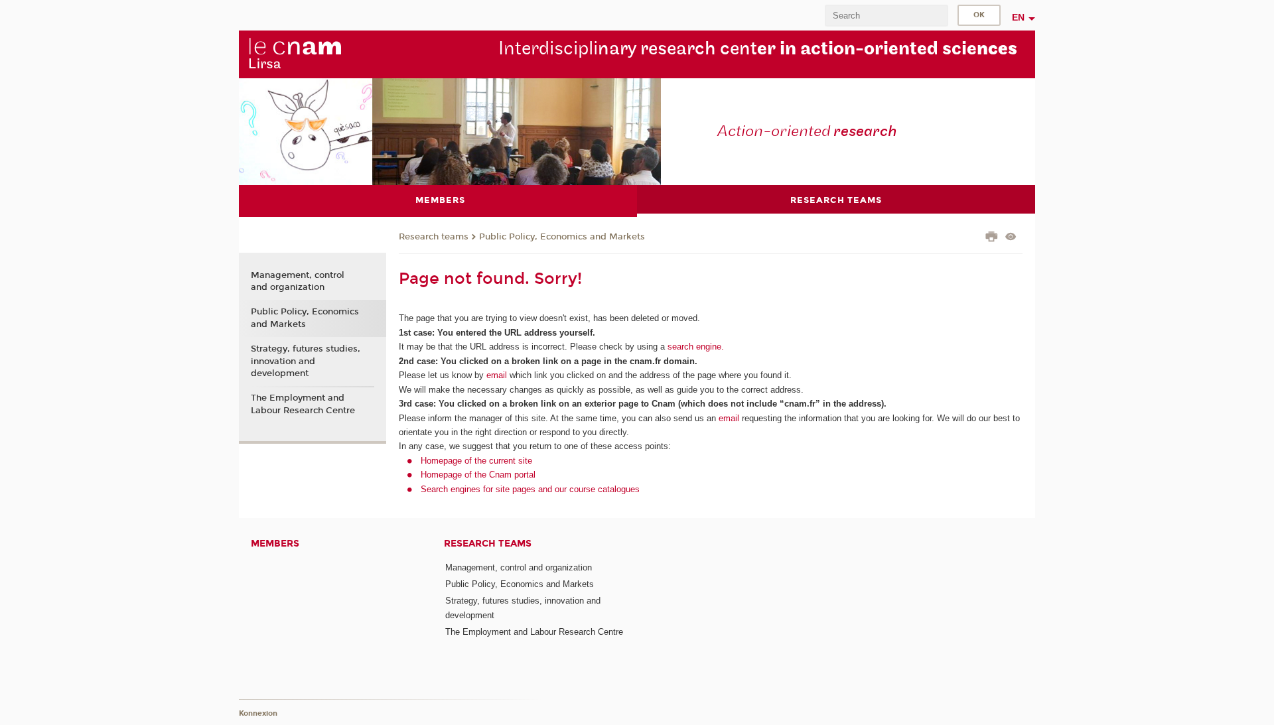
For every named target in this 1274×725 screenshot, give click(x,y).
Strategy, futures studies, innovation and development (305, 361)
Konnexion (258, 713)
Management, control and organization (297, 281)
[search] (886, 16)
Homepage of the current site (476, 461)
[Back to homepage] (294, 53)
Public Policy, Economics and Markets (562, 236)
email (496, 375)
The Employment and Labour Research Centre (303, 404)
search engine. (694, 347)
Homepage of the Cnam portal (478, 475)
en (1018, 17)
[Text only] (1011, 237)
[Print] (991, 238)
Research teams (433, 236)
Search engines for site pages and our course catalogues (530, 489)
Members (275, 543)
